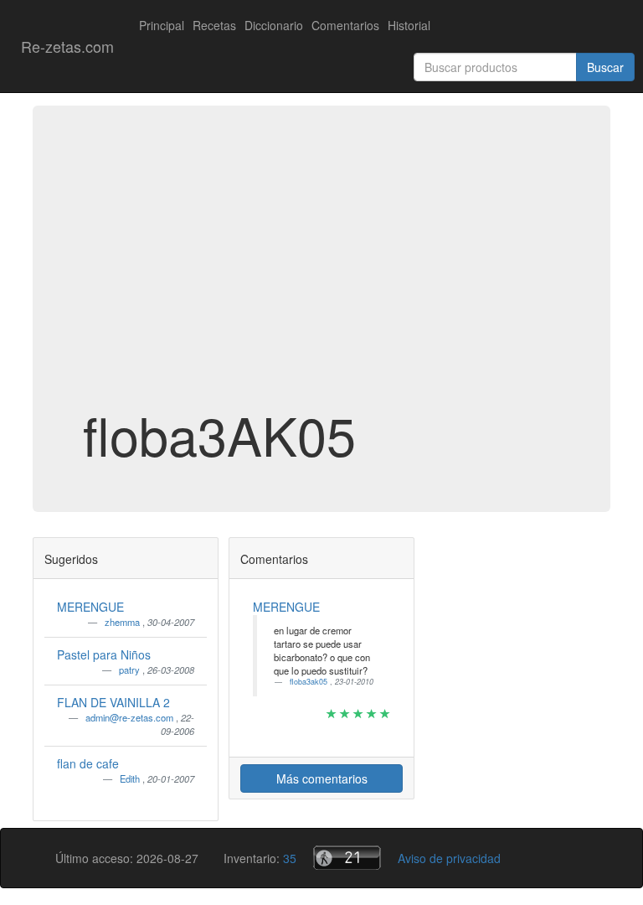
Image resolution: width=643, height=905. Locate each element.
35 (289, 858)
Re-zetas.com (67, 46)
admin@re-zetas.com (130, 717)
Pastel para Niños (104, 654)
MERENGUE (90, 606)
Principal (161, 25)
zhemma (123, 621)
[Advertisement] (321, 271)
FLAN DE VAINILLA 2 (113, 702)
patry (130, 669)
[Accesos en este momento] (347, 857)
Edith (131, 778)
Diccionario (273, 25)
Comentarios (345, 25)
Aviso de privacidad (449, 858)
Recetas (214, 25)
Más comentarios (322, 778)
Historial (409, 25)
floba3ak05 (310, 681)
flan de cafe (88, 763)
